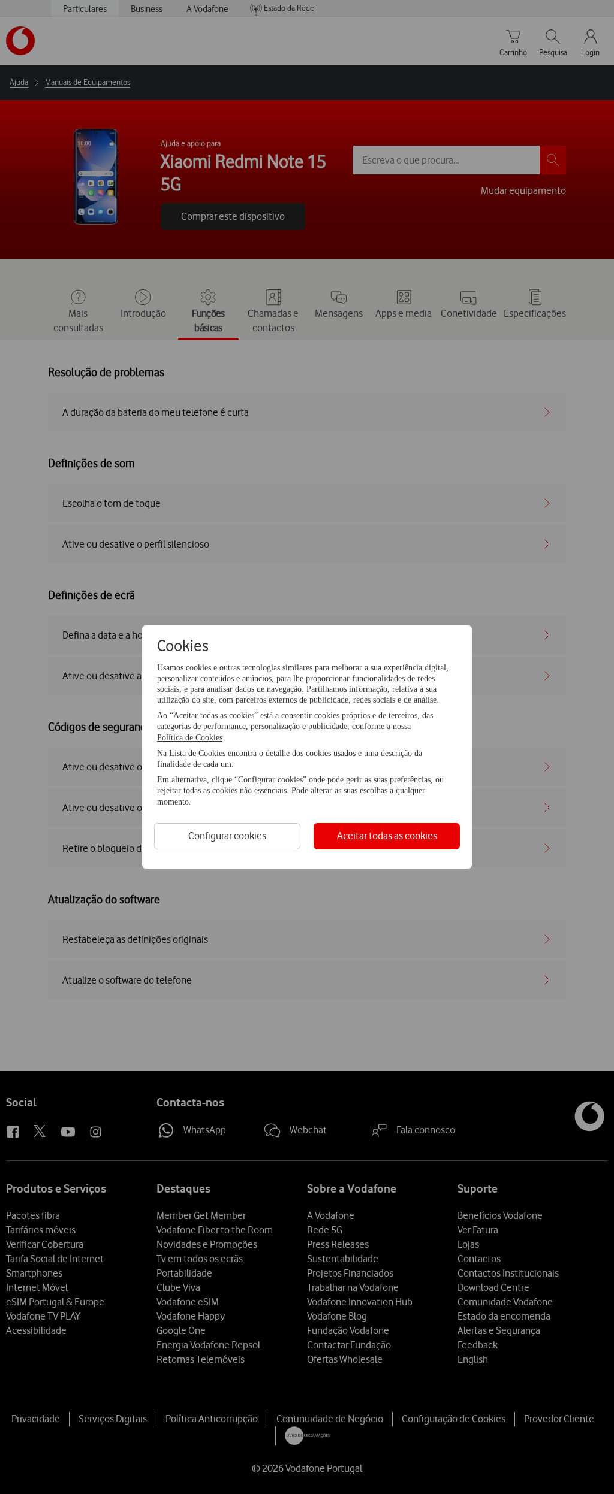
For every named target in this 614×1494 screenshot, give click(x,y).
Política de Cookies (189, 737)
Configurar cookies (227, 836)
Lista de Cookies (197, 753)
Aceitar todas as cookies (387, 836)
